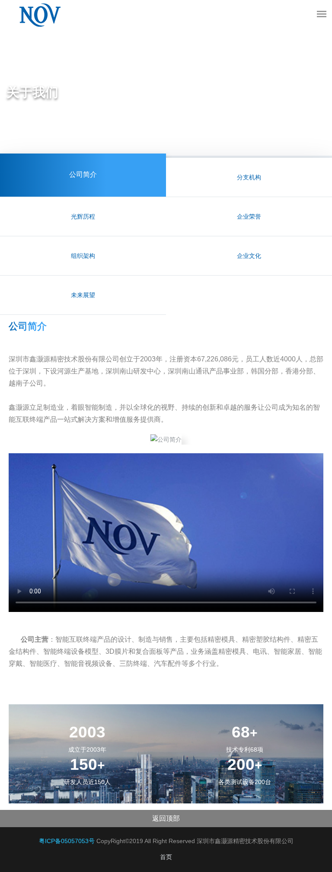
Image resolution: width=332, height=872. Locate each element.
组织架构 (83, 255)
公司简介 (83, 175)
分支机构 (249, 177)
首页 (166, 856)
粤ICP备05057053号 (67, 840)
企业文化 (249, 255)
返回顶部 (166, 818)
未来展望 (83, 295)
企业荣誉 (249, 216)
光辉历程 (83, 216)
